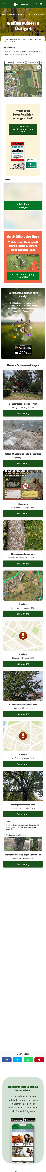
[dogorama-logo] (21, 4)
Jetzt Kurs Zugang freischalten (24, 275)
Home (4, 14)
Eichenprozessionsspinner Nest (23, 404)
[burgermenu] (3, 4)
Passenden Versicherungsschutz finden (23, 129)
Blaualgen (23, 504)
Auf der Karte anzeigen (23, 206)
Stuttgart (21, 14)
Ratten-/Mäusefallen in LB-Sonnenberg (23, 454)
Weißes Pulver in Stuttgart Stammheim (23, 854)
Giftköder (12, 14)
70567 (28, 14)
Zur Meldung (23, 413)
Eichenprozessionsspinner (23, 554)
